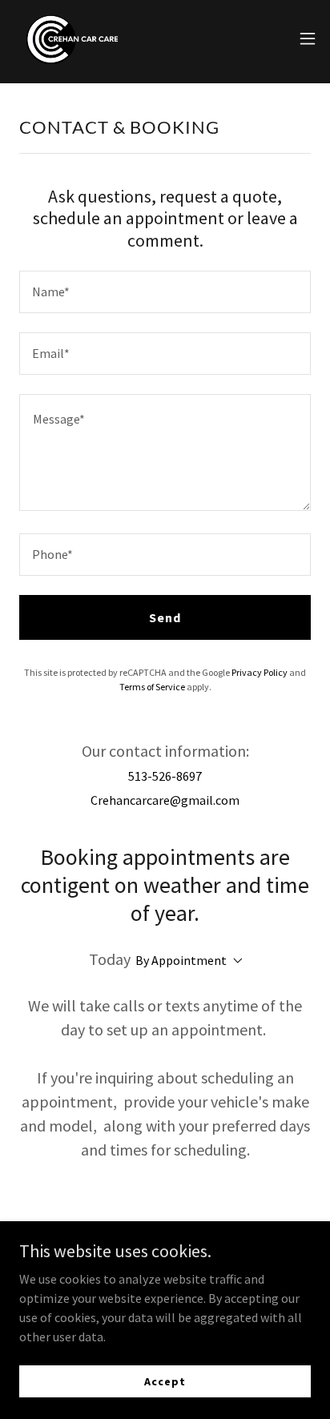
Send (165, 617)
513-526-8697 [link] (165, 776)
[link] (82, 38)
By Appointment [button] (181, 960)
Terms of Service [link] (152, 687)
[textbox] (165, 292)
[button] (308, 38)
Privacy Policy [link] (259, 672)
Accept (164, 1380)
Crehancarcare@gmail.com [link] (165, 800)
